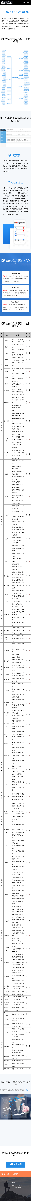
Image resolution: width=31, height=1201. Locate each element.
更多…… (28, 1090)
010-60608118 (19, 1185)
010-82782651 (18, 1187)
